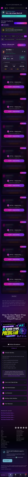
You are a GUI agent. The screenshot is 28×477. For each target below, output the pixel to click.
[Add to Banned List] (23, 51)
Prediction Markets (4, 436)
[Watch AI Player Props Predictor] (14, 330)
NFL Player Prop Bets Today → (7, 413)
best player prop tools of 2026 (14, 375)
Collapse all (14, 348)
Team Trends (18, 436)
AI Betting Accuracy (4, 443)
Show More (14, 296)
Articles (2, 434)
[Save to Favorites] (24, 51)
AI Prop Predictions (19, 430)
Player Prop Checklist (4, 444)
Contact (2, 438)
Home (2, 430)
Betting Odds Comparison (20, 438)
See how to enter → (14, 16)
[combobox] (7, 36)
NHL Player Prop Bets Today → (7, 419)
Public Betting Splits (19, 435)
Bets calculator (3, 440)
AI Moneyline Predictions (20, 431)
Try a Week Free (21, 23)
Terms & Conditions (4, 447)
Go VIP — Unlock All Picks (14, 86)
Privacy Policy (3, 445)
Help (1, 435)
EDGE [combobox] (13, 36)
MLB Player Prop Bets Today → (7, 417)
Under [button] (22, 36)
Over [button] (25, 36)
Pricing (2, 432)
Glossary (2, 439)
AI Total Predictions (19, 434)
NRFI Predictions (18, 440)
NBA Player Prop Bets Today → (7, 415)
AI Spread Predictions (19, 432)
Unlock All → (21, 45)
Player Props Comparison (20, 439)
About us (2, 431)
